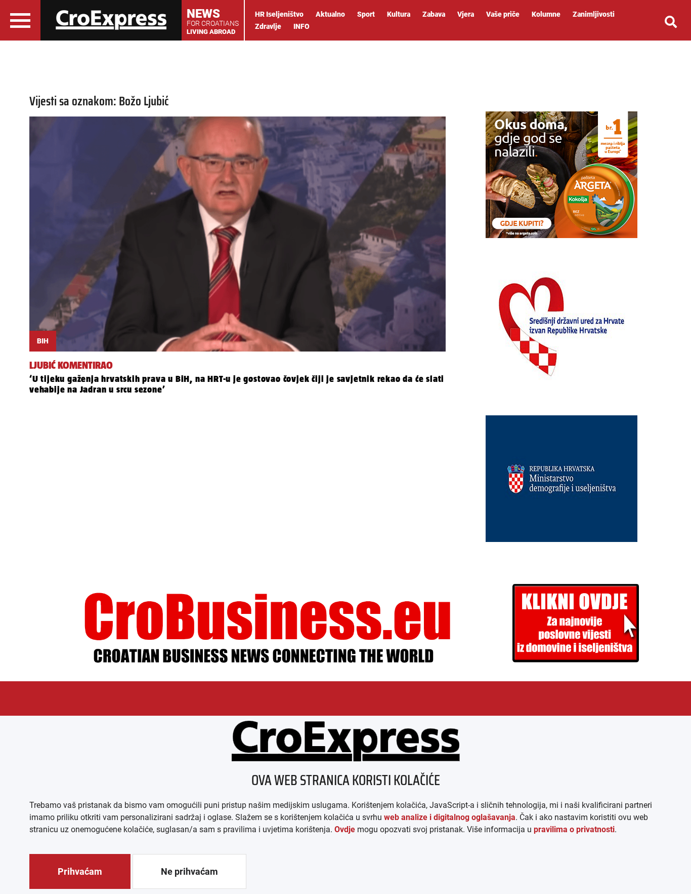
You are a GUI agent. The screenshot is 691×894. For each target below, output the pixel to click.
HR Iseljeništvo (279, 14)
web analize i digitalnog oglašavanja (449, 817)
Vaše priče (503, 14)
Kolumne (546, 14)
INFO (301, 26)
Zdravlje (268, 26)
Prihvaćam (80, 871)
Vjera (465, 14)
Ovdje (344, 829)
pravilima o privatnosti (574, 829)
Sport (366, 14)
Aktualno (330, 14)
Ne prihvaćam (189, 871)
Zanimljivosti (594, 14)
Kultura (398, 14)
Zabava (433, 14)
